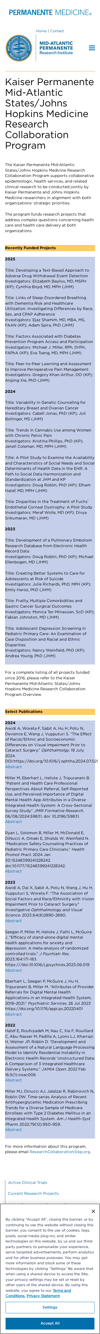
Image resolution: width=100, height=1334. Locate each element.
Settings (49, 1307)
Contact (57, 31)
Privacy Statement (43, 1296)
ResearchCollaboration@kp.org (60, 1152)
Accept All (50, 1323)
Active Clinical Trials (27, 1183)
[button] (92, 47)
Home (41, 31)
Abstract (13, 767)
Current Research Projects (33, 1194)
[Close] (93, 1211)
